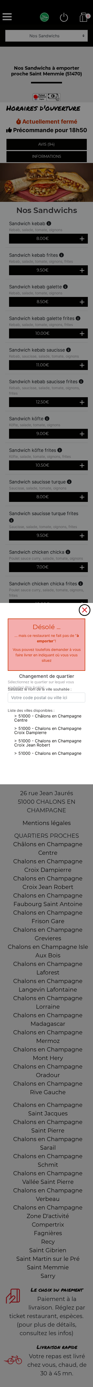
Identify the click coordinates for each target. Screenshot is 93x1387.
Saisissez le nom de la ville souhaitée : (40, 689)
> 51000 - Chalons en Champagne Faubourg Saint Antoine (47, 755)
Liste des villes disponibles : (31, 710)
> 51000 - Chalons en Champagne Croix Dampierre (47, 730)
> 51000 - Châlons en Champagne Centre (47, 718)
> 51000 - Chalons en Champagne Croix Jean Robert (47, 743)
